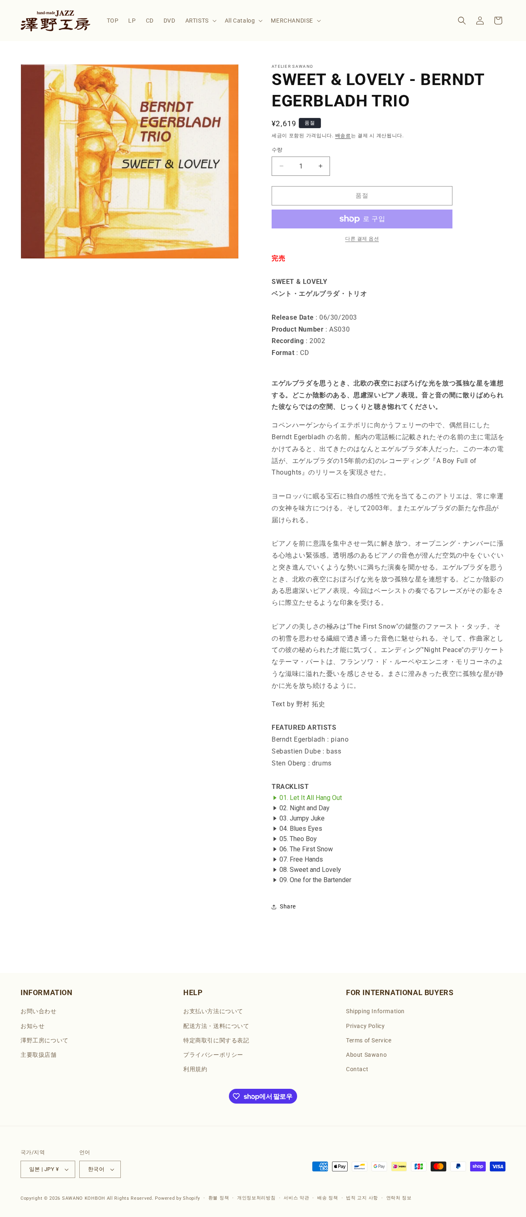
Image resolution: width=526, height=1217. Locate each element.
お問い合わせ (39, 1011)
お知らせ (32, 1026)
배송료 (343, 135)
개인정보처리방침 (256, 1198)
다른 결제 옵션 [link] (362, 239)
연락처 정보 (399, 1198)
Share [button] (288, 906)
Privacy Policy (365, 1026)
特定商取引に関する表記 (216, 1040)
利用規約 (195, 1069)
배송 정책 (327, 1198)
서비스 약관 (296, 1198)
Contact (357, 1069)
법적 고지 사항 (362, 1198)
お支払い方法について (213, 1011)
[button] (200, 20)
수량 (277, 150)
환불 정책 (218, 1198)
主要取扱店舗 (39, 1054)
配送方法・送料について (216, 1026)
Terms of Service (369, 1040)
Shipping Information (375, 1011)
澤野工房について (45, 1040)
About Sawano (366, 1054)
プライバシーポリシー (213, 1054)
